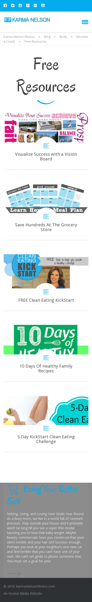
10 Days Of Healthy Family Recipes (46, 353)
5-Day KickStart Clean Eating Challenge (46, 424)
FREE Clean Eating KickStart (46, 282)
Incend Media (18, 593)
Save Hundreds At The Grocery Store (46, 212)
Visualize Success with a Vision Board (46, 141)
